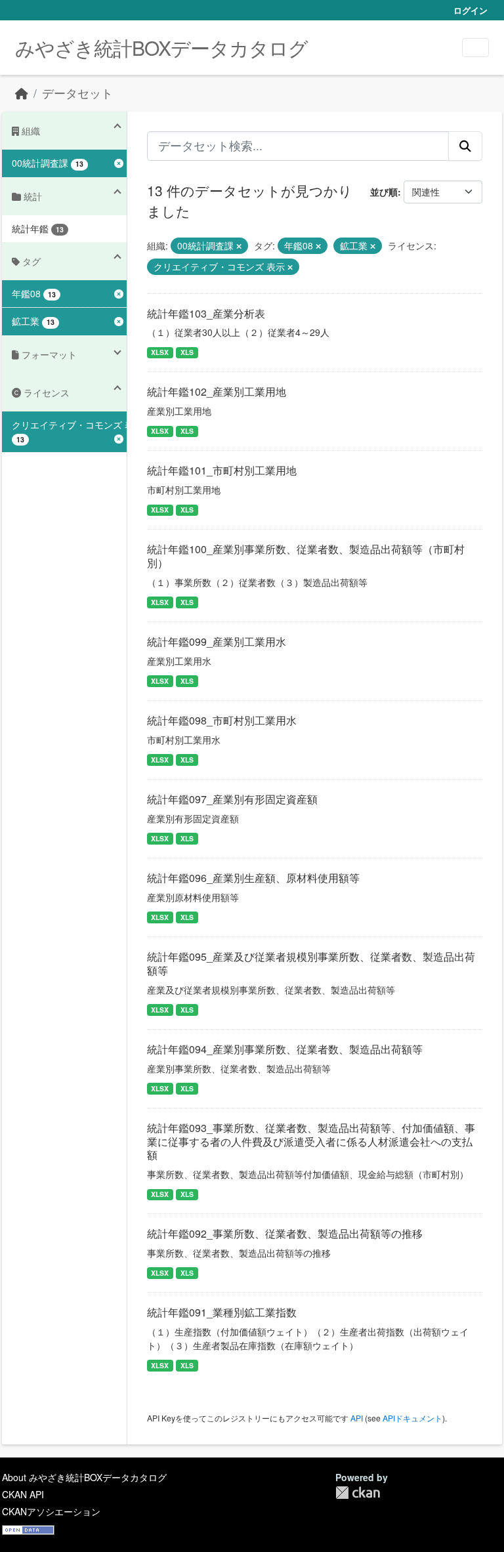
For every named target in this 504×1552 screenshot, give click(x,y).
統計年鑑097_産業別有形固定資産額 (232, 799)
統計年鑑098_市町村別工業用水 (222, 720)
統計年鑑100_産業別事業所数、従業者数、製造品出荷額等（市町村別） (306, 555)
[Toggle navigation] (475, 47)
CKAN (357, 1493)
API (356, 1417)
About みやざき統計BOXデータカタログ (84, 1477)
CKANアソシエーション (51, 1511)
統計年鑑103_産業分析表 (206, 313)
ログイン (470, 10)
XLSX (160, 352)
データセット (77, 93)
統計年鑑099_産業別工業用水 (216, 641)
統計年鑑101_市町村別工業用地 (222, 470)
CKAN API (23, 1494)
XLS (187, 352)
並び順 (384, 191)
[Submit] (465, 145)
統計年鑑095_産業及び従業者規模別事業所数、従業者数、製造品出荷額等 (311, 963)
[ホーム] (21, 93)
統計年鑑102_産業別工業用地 (216, 391)
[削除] (239, 246)
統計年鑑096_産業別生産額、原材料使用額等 (253, 877)
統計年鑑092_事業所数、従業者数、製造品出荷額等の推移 (285, 1233)
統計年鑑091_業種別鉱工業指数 (222, 1312)
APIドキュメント (412, 1417)
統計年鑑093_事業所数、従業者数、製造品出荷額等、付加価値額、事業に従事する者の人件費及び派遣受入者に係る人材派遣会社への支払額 (311, 1141)
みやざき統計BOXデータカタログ (161, 47)
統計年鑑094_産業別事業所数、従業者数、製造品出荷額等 (285, 1049)
